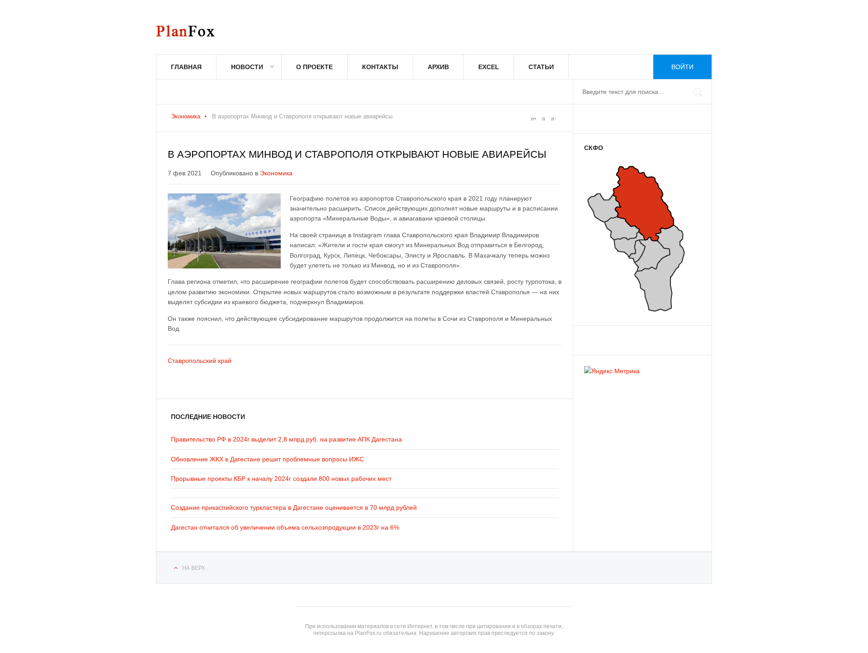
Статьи (541, 66)
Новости (247, 66)
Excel (488, 66)
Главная (186, 66)
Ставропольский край (199, 360)
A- (553, 118)
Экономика (185, 116)
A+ (533, 118)
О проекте (314, 66)
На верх (193, 568)
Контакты (380, 66)
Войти (682, 66)
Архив (438, 66)
